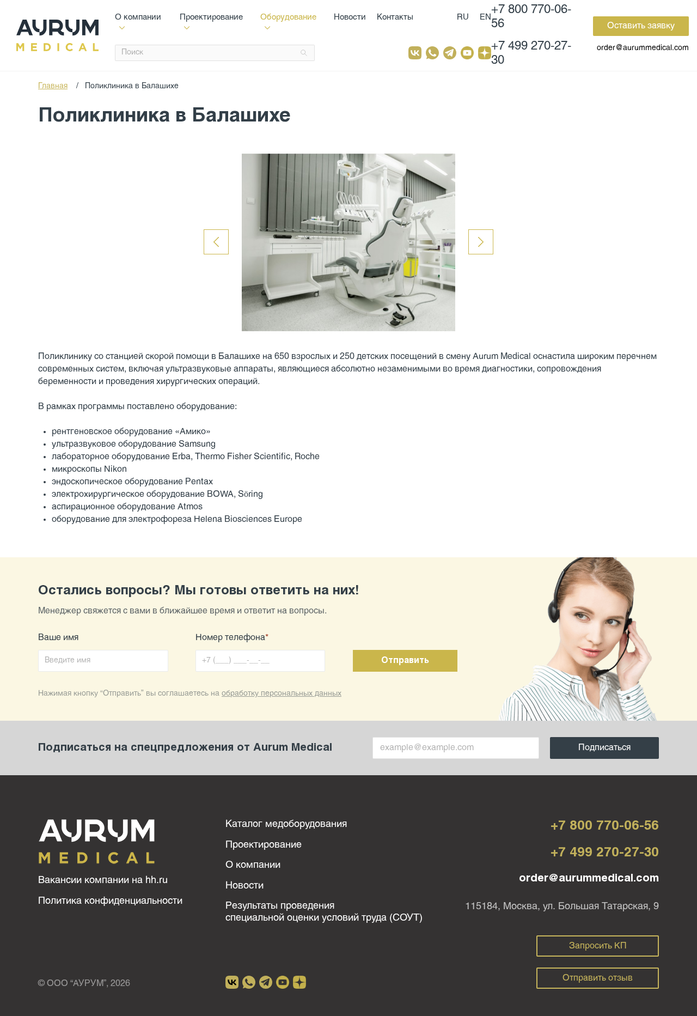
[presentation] (216, 241)
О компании (252, 865)
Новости (350, 17)
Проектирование (263, 845)
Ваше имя (58, 638)
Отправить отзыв (598, 978)
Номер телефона (231, 638)
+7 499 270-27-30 (531, 53)
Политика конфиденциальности (110, 901)
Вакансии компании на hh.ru (103, 880)
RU (463, 17)
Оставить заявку (641, 26)
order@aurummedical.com (643, 48)
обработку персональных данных (281, 693)
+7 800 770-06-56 (531, 17)
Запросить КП (598, 946)
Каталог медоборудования (286, 824)
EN (485, 17)
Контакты (395, 17)
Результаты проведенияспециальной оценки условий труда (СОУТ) (324, 912)
